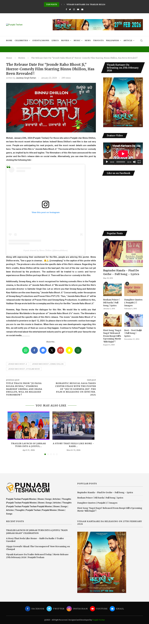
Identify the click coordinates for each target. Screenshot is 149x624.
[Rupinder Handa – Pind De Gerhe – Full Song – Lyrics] (123, 253)
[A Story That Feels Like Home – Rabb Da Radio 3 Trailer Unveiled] (73, 426)
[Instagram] (74, 9)
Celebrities (21, 40)
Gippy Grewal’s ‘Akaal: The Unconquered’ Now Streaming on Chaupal (38, 548)
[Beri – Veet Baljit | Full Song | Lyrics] (133, 320)
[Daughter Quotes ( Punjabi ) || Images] (133, 290)
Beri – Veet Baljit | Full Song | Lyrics (133, 333)
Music (77, 40)
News (88, 40)
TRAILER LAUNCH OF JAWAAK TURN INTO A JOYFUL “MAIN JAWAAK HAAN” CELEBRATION (37, 531)
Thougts (98, 40)
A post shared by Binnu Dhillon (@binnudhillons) (45, 250)
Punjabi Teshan (98, 620)
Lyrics (55, 40)
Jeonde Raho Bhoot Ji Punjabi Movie (24, 369)
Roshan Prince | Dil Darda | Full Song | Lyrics (111, 302)
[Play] (106, 161)
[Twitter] (70, 9)
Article (128, 40)
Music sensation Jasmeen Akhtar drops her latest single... (101, 4)
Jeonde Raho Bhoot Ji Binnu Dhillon (47, 364)
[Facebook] (66, 9)
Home (9, 40)
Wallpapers (112, 40)
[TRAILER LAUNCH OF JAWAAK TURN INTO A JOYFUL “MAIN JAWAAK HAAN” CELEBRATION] (28, 426)
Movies (65, 40)
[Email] (82, 9)
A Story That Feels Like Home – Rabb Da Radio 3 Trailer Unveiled (35, 540)
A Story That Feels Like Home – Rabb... (73, 445)
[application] (123, 153)
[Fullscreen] (139, 161)
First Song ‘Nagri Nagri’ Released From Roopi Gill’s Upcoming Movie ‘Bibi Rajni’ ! (112, 336)
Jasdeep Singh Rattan (26, 78)
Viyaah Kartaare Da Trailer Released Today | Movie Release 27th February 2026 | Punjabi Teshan (37, 556)
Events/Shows (41, 40)
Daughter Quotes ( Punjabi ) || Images (133, 302)
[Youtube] (78, 9)
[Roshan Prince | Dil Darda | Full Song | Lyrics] (112, 290)
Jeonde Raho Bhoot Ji (17, 364)
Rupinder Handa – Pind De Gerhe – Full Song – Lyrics (121, 272)
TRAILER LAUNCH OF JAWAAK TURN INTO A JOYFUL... (28, 445)
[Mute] (134, 161)
